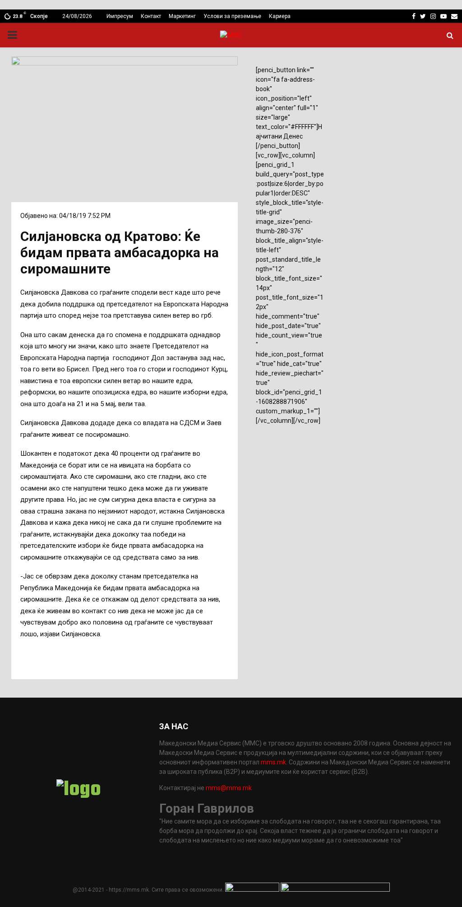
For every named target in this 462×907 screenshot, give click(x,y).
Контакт (151, 16)
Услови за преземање (232, 16)
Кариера (280, 16)
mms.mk (273, 762)
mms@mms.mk (229, 787)
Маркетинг (182, 16)
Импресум (119, 16)
